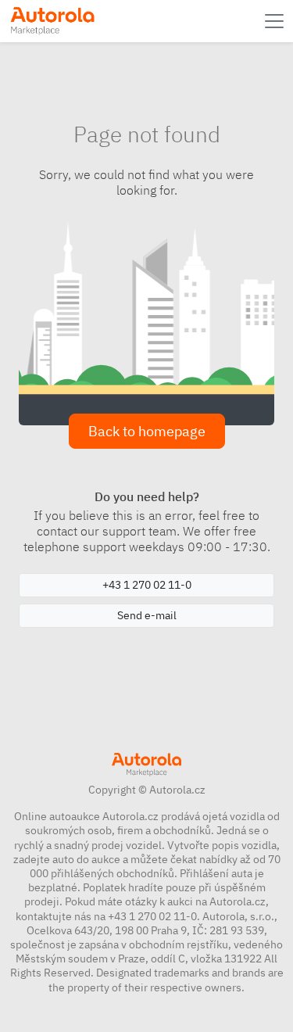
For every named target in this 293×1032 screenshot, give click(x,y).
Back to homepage (146, 431)
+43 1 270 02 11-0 (146, 585)
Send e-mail (147, 615)
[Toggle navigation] (276, 21)
